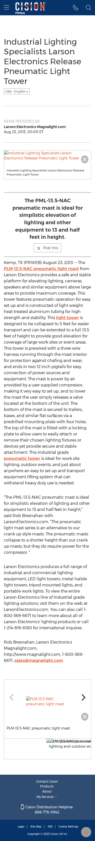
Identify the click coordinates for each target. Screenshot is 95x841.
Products (47, 786)
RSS (50, 826)
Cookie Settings (68, 826)
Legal (21, 826)
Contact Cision (47, 781)
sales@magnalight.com (38, 660)
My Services (45, 797)
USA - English (15, 91)
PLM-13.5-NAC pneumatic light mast (41, 268)
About (47, 791)
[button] (75, 7)
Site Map (36, 826)
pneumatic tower (22, 458)
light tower (67, 317)
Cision (54, 834)
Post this (50, 248)
